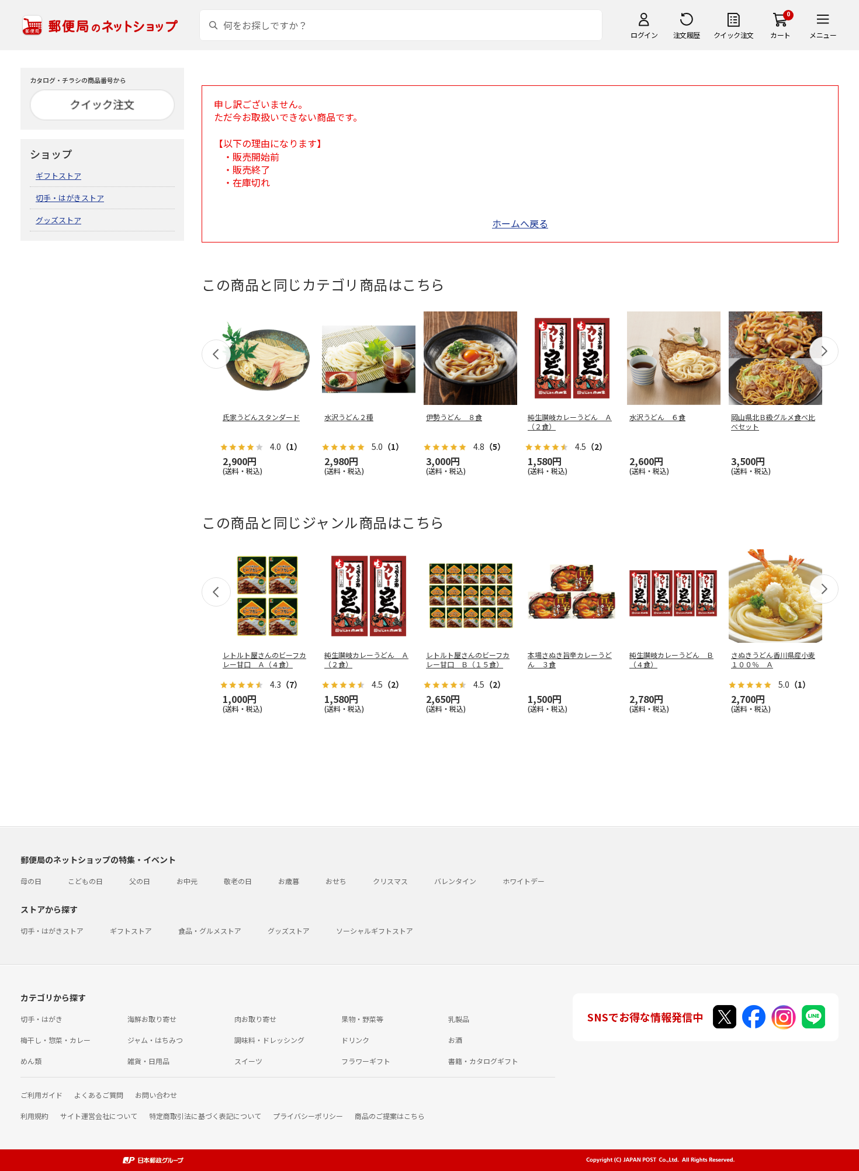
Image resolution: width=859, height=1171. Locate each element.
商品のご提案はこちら (390, 1116)
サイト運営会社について (98, 1116)
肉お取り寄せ (255, 1019)
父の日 (139, 881)
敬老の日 (238, 881)
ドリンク (355, 1040)
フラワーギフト (365, 1061)
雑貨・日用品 (148, 1061)
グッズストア (58, 220)
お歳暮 (288, 881)
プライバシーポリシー (308, 1116)
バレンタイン (455, 881)
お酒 (455, 1040)
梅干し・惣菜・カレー (55, 1040)
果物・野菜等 (362, 1019)
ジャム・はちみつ (155, 1040)
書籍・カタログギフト (483, 1061)
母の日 (30, 881)
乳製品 (458, 1019)
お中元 (187, 881)
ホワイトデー (524, 881)
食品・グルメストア (209, 931)
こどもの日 (85, 881)
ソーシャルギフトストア (374, 931)
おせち (336, 881)
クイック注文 (733, 35)
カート (780, 35)
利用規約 (34, 1116)
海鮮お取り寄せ (151, 1019)
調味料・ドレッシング (269, 1040)
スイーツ (248, 1061)
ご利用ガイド (41, 1095)
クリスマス (390, 881)
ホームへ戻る (520, 223)
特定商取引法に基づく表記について (205, 1116)
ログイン (644, 35)
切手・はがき (41, 1019)
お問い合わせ (156, 1095)
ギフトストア (58, 175)
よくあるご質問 (98, 1095)
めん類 (30, 1061)
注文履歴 (686, 35)
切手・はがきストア (70, 197)
